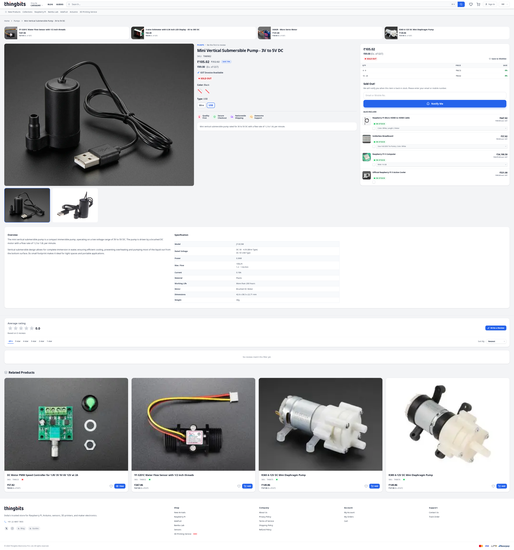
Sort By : (481, 341)
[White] (200, 91)
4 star (25, 341)
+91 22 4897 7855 (15, 521)
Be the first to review (216, 45)
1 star (49, 341)
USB (211, 105)
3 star (33, 341)
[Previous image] (8, 115)
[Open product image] (99, 115)
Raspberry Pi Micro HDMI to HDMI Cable (391, 118)
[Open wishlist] (471, 4)
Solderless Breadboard (383, 136)
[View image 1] (27, 205)
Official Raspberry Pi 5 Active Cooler (389, 172)
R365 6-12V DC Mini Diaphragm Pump (283, 475)
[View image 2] (75, 205)
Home (7, 21)
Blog (50, 4)
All (11, 341)
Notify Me (437, 103)
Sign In (491, 4)
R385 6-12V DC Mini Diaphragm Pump (411, 475)
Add (249, 486)
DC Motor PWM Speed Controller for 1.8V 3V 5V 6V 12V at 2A (42, 475)
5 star (17, 341)
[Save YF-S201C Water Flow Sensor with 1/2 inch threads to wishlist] (239, 486)
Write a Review (497, 328)
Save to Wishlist (499, 58)
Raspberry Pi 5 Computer (384, 154)
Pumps (17, 21)
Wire (201, 105)
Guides (59, 4)
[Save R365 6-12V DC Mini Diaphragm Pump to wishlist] (366, 486)
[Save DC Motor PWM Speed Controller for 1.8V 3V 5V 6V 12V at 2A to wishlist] (111, 486)
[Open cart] (478, 4)
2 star (41, 341)
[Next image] (190, 115)
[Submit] (461, 4)
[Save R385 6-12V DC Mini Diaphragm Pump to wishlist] (493, 486)
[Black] (207, 91)
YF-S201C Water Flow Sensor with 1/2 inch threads (164, 475)
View (121, 486)
